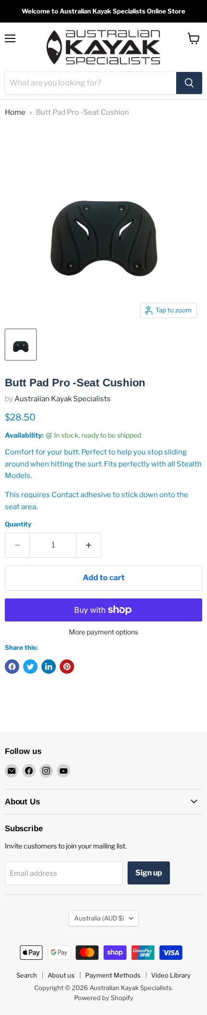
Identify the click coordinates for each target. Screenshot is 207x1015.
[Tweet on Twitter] (30, 666)
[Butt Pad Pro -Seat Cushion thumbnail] (20, 344)
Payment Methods (113, 975)
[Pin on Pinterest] (67, 666)
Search (26, 975)
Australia (99, 918)
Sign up (148, 872)
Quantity (18, 524)
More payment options (103, 632)
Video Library (171, 975)
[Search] (189, 83)
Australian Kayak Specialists (62, 398)
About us (61, 975)
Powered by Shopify (103, 998)
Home (15, 112)
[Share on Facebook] (12, 666)
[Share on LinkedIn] (48, 666)
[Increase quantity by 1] (89, 545)
